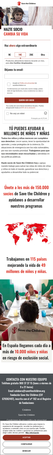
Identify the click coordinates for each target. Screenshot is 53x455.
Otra (43, 54)
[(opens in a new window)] (45, 114)
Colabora (26, 410)
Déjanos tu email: (14, 69)
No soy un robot (17, 113)
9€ (9, 54)
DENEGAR (26, 451)
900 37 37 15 (25, 383)
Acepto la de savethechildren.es (25, 84)
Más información (32, 433)
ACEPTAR (26, 437)
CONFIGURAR (26, 444)
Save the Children (26, 415)
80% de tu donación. (28, 108)
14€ (20, 54)
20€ (31, 54)
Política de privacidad (27, 83)
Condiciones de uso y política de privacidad (26, 420)
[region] (26, 438)
